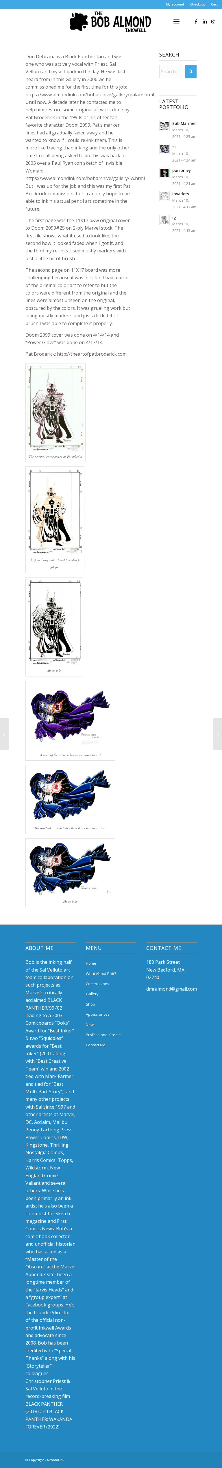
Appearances (98, 1014)
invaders (180, 193)
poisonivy (181, 170)
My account (175, 4)
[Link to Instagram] (213, 21)
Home (91, 963)
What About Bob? (101, 973)
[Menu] (176, 21)
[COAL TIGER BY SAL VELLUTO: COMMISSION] (217, 734)
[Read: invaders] (164, 196)
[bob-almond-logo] (111, 22)
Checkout (197, 4)
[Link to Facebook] (196, 21)
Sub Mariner (184, 123)
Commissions (97, 983)
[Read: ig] (164, 220)
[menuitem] (175, 4)
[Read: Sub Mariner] (164, 126)
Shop (90, 1004)
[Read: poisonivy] (164, 173)
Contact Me (96, 1044)
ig (174, 217)
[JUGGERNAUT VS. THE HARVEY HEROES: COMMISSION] (4, 734)
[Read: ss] (164, 149)
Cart (214, 4)
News (91, 1024)
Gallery (92, 993)
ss (174, 146)
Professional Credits (104, 1034)
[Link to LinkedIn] (204, 21)
